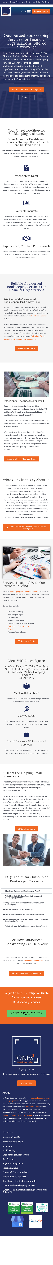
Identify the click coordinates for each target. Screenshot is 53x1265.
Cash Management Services (16, 1155)
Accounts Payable (11, 1137)
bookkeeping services (39, 316)
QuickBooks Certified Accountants (19, 1181)
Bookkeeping (9, 1150)
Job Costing (8, 1159)
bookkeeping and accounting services (24, 591)
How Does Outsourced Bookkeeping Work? (22, 891)
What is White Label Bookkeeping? (19, 909)
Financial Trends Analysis (16, 1172)
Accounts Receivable (13, 1141)
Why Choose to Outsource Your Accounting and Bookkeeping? (24, 904)
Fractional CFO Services (14, 1176)
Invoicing (7, 1146)
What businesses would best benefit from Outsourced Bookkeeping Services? (26, 920)
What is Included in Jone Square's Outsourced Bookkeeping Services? (23, 897)
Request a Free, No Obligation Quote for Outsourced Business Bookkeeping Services (27, 997)
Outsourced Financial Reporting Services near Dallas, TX (25, 1191)
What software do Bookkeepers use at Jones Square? (26, 926)
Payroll (10, 629)
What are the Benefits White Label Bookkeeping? (24, 914)
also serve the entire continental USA (17, 1115)
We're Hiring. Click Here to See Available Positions (26, 2)
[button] (26, 11)
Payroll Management (13, 1163)
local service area (32, 1106)
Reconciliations (10, 1168)
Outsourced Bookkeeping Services (19, 1185)
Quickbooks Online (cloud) (18, 626)
